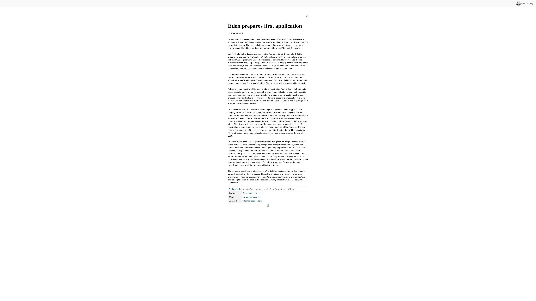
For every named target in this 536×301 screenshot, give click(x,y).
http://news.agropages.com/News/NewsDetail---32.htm (270, 189)
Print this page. (528, 3)
